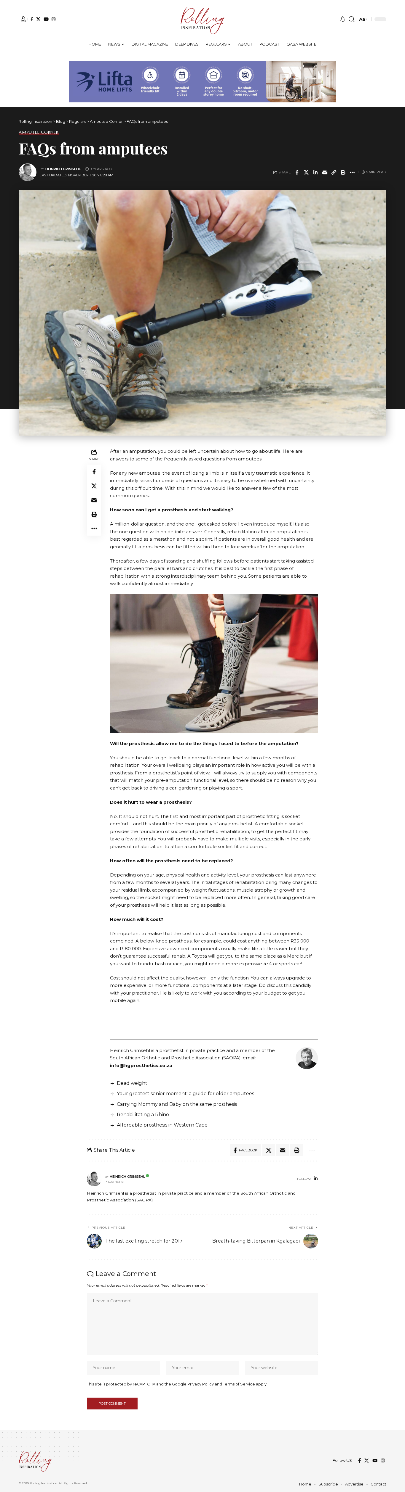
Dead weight (132, 1083)
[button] (23, 19)
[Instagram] (53, 19)
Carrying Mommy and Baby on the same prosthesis (177, 1104)
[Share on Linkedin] (315, 172)
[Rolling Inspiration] (202, 19)
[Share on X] (306, 172)
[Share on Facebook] (297, 172)
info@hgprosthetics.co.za (141, 1065)
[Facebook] (32, 19)
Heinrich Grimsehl (63, 169)
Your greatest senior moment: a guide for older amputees (185, 1093)
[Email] (325, 172)
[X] (38, 19)
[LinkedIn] (315, 1179)
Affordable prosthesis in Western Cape (162, 1125)
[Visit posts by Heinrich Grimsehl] (27, 172)
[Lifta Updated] (202, 81)
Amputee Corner (39, 132)
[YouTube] (46, 19)
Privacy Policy (200, 1384)
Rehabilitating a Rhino (143, 1114)
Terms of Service (239, 1384)
